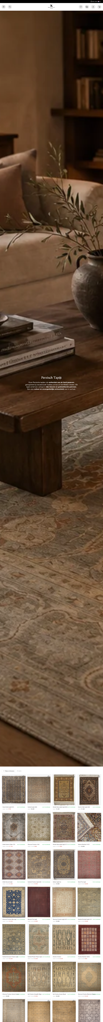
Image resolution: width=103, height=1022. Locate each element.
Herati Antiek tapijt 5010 (8, 807)
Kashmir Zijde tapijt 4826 (84, 807)
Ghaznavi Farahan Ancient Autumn (11, 994)
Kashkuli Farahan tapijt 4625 (34, 882)
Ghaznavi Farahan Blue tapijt (9, 919)
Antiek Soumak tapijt (7, 882)
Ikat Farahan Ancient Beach (59, 994)
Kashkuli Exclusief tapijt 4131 (85, 919)
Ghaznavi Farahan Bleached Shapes (87, 994)
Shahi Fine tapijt (82, 882)
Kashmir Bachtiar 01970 (84, 844)
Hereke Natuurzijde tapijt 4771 (60, 844)
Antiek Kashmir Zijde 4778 (9, 844)
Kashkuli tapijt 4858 (32, 807)
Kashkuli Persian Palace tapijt (35, 956)
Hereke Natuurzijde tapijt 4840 (60, 807)
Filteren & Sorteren (9, 771)
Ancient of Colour (57, 956)
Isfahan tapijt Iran (57, 882)
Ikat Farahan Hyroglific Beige (35, 994)
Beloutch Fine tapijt (32, 919)
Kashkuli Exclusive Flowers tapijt (10, 956)
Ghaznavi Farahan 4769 (33, 844)
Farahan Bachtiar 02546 (84, 956)
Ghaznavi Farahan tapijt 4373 (60, 919)
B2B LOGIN (94, 1)
